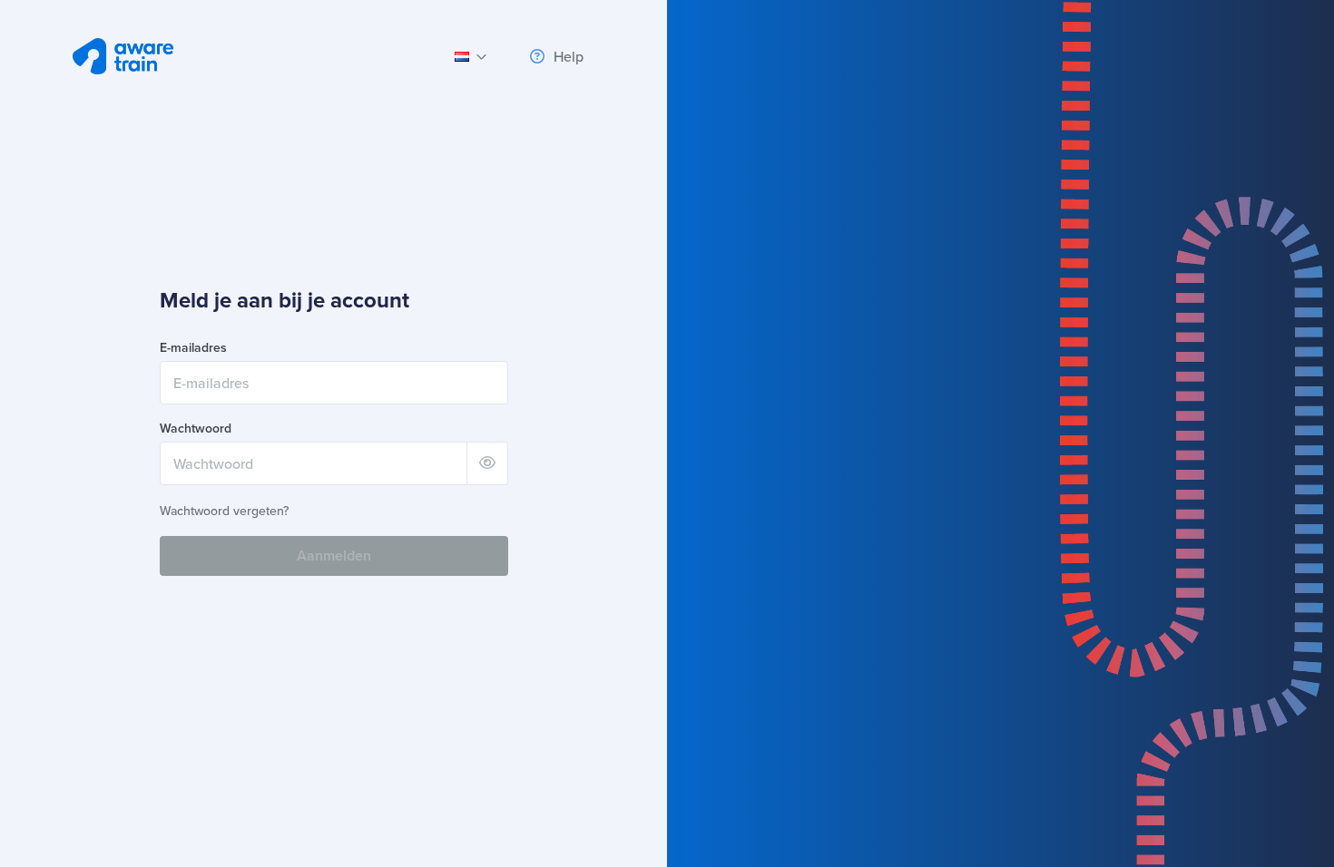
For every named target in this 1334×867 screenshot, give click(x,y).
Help (567, 56)
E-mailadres (193, 347)
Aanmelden (334, 555)
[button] (471, 56)
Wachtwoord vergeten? (224, 511)
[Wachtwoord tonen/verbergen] (487, 463)
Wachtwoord (195, 428)
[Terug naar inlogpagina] (123, 56)
